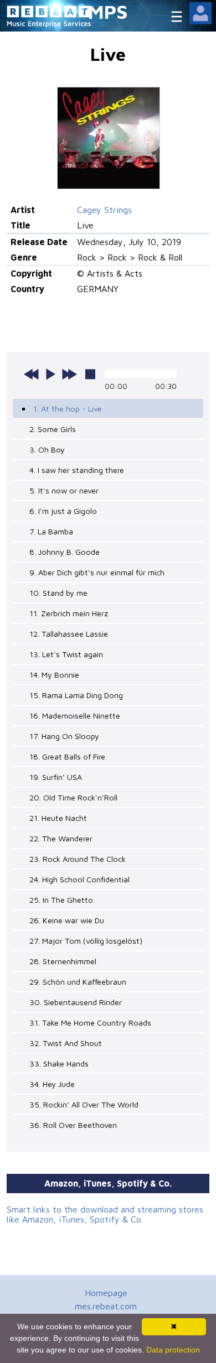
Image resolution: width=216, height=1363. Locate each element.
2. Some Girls (52, 429)
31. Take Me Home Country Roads (90, 1022)
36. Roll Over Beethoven (73, 1125)
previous (31, 374)
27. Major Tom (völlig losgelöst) (85, 940)
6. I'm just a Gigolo (63, 511)
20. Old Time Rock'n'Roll (73, 797)
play (50, 374)
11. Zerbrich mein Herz (68, 613)
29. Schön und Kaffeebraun (77, 981)
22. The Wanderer (60, 838)
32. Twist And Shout (65, 1043)
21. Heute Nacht (58, 818)
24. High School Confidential (79, 879)
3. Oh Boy (47, 449)
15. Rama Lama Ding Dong (76, 695)
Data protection (173, 1349)
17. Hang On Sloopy (64, 736)
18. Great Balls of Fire (67, 756)
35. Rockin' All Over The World (83, 1104)
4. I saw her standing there (76, 470)
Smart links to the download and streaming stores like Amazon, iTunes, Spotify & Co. (105, 1214)
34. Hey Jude (52, 1084)
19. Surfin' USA (55, 777)
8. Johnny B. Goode (64, 551)
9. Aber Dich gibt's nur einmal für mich (96, 572)
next (69, 374)
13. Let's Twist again (66, 654)
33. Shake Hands (59, 1063)
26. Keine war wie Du (66, 920)
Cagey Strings (104, 210)
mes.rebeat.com (106, 1306)
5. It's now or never (64, 490)
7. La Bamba (51, 531)
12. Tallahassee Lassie (68, 633)
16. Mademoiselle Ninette (74, 715)
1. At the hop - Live (67, 408)
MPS (108, 11)
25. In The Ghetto (61, 899)
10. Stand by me (58, 592)
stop (90, 374)
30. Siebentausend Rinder (75, 1002)
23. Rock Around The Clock (77, 858)
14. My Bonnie (54, 674)
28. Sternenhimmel (62, 961)
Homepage (106, 1293)
